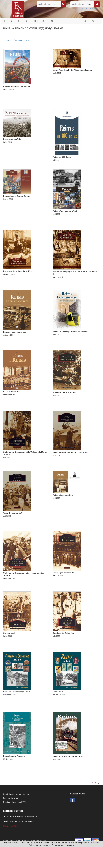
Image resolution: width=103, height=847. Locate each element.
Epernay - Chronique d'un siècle (18, 271)
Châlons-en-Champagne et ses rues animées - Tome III (24, 574)
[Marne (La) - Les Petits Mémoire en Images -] (67, 58)
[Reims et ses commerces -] (17, 310)
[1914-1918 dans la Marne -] (67, 370)
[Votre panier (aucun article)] (93, 21)
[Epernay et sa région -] (17, 123)
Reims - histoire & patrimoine (16, 86)
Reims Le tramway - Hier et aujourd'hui (70, 332)
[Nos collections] (36, 21)
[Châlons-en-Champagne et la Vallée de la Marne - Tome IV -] (17, 430)
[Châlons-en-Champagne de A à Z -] (17, 670)
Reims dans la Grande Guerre (16, 196)
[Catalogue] (11, 21)
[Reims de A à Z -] (67, 670)
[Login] (86, 21)
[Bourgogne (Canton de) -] (67, 551)
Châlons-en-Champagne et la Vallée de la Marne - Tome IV (25, 453)
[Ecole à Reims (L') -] (17, 370)
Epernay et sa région (12, 139)
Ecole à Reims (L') (11, 392)
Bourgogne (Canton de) (64, 573)
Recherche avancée (91, 8)
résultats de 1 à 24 (21, 40)
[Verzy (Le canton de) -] (17, 491)
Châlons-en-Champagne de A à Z (18, 692)
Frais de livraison (11, 798)
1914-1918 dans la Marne (64, 392)
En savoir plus (58, 845)
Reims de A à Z (59, 692)
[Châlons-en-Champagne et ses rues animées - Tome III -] (17, 551)
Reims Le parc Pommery (14, 756)
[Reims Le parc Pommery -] (17, 733)
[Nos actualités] (52, 21)
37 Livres (7, 40)
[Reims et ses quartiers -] (67, 481)
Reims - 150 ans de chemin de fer (68, 756)
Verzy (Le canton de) (12, 513)
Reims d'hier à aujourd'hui (65, 211)
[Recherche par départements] (27, 21)
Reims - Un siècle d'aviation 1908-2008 (70, 452)
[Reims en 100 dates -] (67, 132)
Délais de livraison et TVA (14, 802)
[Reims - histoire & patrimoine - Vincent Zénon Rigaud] (17, 66)
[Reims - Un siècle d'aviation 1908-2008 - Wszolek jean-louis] (67, 430)
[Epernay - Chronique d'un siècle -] (17, 249)
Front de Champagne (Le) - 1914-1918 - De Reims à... (75, 272)
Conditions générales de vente (17, 794)
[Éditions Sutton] (18, 9)
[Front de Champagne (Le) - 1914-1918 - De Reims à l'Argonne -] (67, 249)
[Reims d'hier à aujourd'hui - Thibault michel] (67, 189)
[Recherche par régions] (19, 21)
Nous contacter (10, 826)
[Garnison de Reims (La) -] (67, 611)
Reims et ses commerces (14, 332)
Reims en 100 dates (62, 157)
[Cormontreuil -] (17, 611)
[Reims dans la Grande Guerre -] (17, 181)
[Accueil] (5, 21)
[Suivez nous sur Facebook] (72, 800)
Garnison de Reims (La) (63, 633)
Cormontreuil (9, 633)
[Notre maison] (44, 21)
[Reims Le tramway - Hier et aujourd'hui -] (67, 309)
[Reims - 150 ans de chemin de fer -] (67, 733)
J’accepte (70, 845)
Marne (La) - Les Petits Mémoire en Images (72, 70)
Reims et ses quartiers (63, 495)
